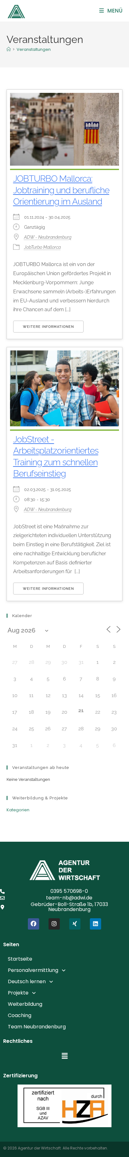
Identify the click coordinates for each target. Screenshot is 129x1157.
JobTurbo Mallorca (42, 247)
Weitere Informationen (48, 327)
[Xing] (74, 924)
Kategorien (18, 810)
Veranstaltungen (34, 49)
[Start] (9, 49)
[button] (64, 970)
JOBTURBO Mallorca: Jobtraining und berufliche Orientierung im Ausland (61, 190)
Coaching (19, 1015)
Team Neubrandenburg (37, 1026)
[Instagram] (54, 924)
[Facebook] (33, 924)
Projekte (18, 992)
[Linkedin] (95, 924)
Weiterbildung (25, 1004)
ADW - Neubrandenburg (47, 237)
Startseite (20, 958)
